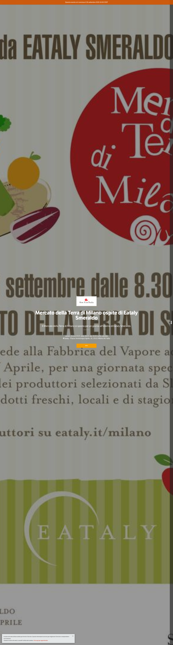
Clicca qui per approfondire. (41, 640)
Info (86, 345)
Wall (171, 322)
